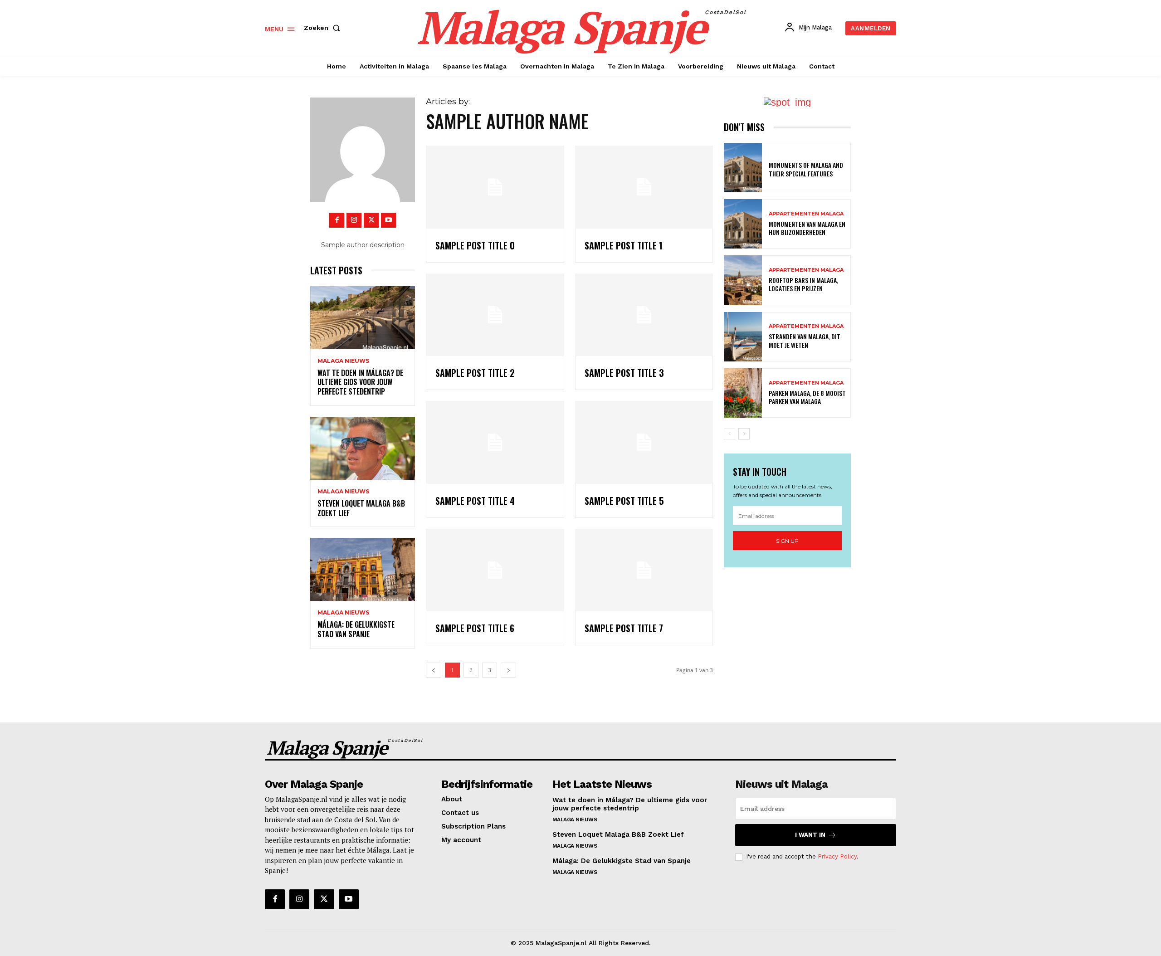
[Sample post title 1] (644, 187)
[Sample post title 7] (644, 570)
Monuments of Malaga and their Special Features (806, 169)
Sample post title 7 (624, 628)
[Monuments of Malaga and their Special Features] (743, 167)
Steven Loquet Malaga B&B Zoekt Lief (361, 508)
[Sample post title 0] (495, 187)
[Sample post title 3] (644, 314)
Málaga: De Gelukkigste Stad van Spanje (356, 629)
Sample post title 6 (474, 628)
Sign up (787, 540)
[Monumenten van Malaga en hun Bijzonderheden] (743, 224)
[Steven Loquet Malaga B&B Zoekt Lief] (362, 448)
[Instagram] (353, 220)
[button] (324, 27)
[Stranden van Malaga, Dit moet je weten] (743, 336)
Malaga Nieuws (343, 361)
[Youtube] (388, 220)
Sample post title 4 (475, 500)
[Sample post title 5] (644, 442)
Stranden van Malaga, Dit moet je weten (804, 340)
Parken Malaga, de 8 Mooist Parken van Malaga (807, 397)
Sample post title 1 (624, 245)
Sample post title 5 (624, 500)
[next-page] (744, 434)
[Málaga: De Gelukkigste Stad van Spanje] (362, 569)
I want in (810, 834)
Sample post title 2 (475, 373)
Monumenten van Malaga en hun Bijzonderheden (807, 228)
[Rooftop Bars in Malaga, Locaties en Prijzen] (743, 280)
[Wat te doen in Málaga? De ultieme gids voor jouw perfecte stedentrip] (362, 317)
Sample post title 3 (624, 373)
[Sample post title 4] (495, 442)
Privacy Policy (837, 856)
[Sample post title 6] (495, 570)
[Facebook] (336, 220)
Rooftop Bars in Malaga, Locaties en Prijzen (803, 284)
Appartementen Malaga (806, 213)
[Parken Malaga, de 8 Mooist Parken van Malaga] (743, 393)
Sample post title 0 (475, 245)
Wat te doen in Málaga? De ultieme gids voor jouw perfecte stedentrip (360, 382)
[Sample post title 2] (495, 314)
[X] (371, 220)
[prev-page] (729, 434)
